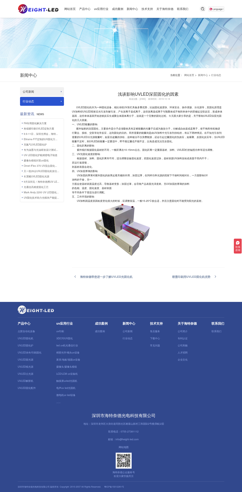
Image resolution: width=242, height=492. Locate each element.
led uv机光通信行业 (67, 345)
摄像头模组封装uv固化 (36, 160)
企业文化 (183, 359)
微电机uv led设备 (65, 395)
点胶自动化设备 (26, 331)
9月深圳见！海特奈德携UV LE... (41, 181)
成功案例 (100, 331)
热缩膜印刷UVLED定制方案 (39, 128)
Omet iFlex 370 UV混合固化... (40, 165)
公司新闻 (28, 91)
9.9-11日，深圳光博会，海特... (41, 134)
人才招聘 (183, 352)
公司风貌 (183, 345)
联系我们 (216, 331)
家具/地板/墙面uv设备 (68, 359)
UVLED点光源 (25, 373)
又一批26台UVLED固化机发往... (41, 171)
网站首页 (189, 75)
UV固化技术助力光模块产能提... (41, 197)
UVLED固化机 (84, 107)
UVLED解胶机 (25, 381)
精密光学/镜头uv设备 (68, 352)
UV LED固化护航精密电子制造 (40, 155)
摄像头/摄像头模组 (66, 366)
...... (58, 402)
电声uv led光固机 (65, 388)
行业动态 (216, 75)
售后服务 (155, 331)
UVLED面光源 (25, 359)
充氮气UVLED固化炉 (35, 144)
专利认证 (183, 338)
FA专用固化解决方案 (35, 123)
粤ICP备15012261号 (114, 486)
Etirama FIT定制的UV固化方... (40, 139)
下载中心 (155, 338)
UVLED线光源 (25, 366)
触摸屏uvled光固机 (66, 381)
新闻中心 (203, 75)
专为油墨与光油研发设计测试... (41, 149)
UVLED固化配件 (27, 388)
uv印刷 (60, 331)
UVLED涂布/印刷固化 (29, 352)
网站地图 (124, 447)
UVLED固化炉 (25, 345)
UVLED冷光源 (87, 137)
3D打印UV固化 (64, 338)
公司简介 (183, 331)
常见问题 (155, 345)
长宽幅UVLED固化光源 (36, 176)
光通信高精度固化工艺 (36, 187)
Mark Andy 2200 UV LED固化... (41, 192)
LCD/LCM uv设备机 (67, 373)
